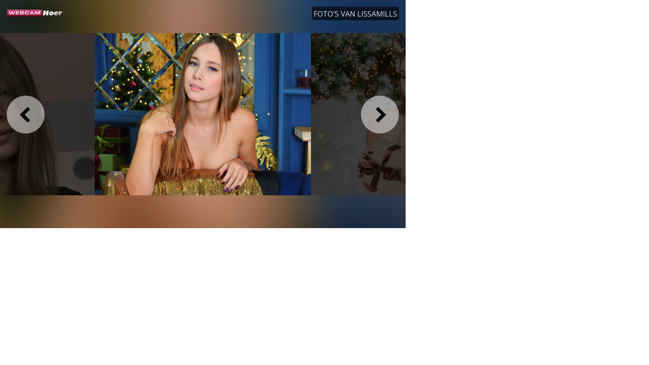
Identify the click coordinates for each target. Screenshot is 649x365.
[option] (203, 114)
